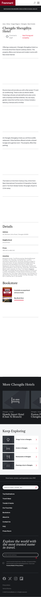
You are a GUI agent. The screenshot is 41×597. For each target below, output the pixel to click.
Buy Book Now (19, 298)
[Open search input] (35, 3)
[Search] (36, 487)
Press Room (7, 531)
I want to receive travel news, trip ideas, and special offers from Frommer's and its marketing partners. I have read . (21, 563)
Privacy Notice (6, 585)
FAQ (4, 526)
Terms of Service (7, 588)
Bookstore (6, 512)
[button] (38, 3)
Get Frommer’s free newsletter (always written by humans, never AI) (20, 8)
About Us (6, 517)
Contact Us (6, 522)
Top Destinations (8, 494)
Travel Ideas (7, 498)
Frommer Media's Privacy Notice (14, 565)
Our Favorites (7, 508)
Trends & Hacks (8, 503)
